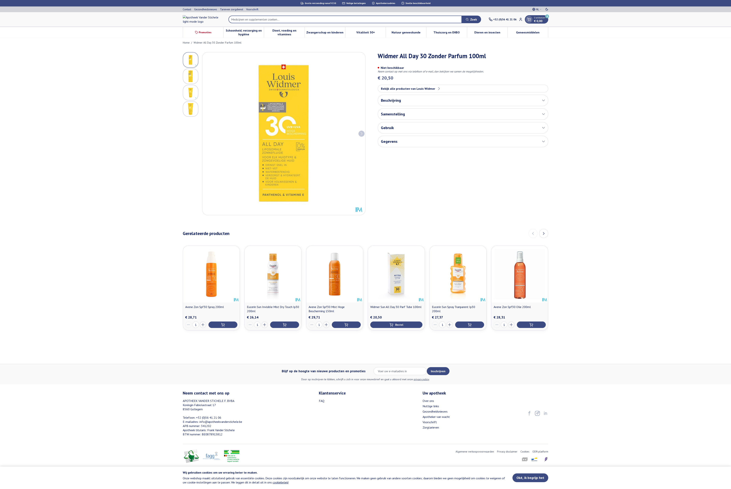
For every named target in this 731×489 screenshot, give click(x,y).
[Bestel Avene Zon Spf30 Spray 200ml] (222, 325)
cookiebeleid (280, 482)
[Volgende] (361, 134)
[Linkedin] (545, 413)
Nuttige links (431, 406)
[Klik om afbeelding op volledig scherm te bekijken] (283, 133)
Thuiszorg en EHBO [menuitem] (450, 33)
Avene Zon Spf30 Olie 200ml (512, 307)
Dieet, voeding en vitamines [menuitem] (288, 32)
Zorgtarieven (431, 427)
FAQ (321, 401)
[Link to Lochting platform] (546, 459)
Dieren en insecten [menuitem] (491, 33)
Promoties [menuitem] (205, 32)
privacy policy (421, 379)
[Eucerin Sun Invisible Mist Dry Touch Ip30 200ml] (273, 274)
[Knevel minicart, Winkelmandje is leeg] (529, 19)
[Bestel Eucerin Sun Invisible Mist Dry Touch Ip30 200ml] (284, 325)
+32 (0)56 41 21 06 (208, 417)
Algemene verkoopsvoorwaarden (475, 451)
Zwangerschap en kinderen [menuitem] (325, 33)
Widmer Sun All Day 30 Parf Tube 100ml (395, 307)
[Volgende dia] (543, 233)
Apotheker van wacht (436, 417)
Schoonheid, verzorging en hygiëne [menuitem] (245, 32)
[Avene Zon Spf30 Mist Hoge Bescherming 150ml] (334, 274)
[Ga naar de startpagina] (202, 19)
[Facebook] (529, 413)
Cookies (524, 451)
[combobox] (345, 19)
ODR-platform (540, 451)
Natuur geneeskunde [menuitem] (409, 33)
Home (186, 42)
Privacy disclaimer (507, 451)
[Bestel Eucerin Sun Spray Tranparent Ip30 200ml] (469, 325)
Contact (187, 9)
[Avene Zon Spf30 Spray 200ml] (211, 274)
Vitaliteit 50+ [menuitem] (371, 33)
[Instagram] (537, 413)
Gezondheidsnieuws (205, 9)
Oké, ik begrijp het (530, 478)
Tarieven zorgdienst (231, 9)
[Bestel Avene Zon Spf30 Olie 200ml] (531, 325)
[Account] (521, 19)
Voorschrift (252, 9)
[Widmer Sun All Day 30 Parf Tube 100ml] (396, 274)
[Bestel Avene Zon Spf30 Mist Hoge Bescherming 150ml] (346, 325)
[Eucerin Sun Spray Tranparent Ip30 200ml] (458, 274)
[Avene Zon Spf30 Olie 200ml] (519, 274)
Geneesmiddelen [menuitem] (532, 33)
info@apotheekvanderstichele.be (221, 422)
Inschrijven (438, 371)
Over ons (428, 401)
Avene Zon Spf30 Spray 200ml (204, 307)
